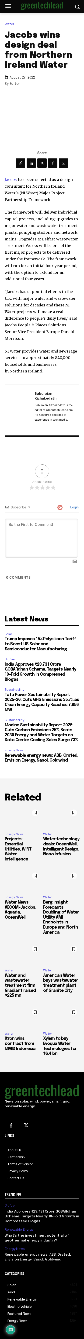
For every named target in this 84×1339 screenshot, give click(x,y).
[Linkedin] (31, 163)
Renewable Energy (19, 1230)
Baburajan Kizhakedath (45, 395)
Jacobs (11, 179)
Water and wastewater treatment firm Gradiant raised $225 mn (20, 986)
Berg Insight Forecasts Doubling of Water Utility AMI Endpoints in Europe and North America (61, 917)
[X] (42, 163)
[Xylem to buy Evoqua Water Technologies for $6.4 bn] (61, 1017)
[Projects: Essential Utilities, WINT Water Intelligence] (23, 818)
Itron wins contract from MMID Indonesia (20, 1044)
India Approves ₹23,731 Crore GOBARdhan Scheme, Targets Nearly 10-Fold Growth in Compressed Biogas (42, 1216)
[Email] (63, 163)
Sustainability (14, 690)
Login (74, 507)
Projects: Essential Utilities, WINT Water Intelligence (18, 849)
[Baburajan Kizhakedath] (21, 406)
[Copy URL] (20, 163)
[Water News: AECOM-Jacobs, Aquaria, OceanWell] (23, 881)
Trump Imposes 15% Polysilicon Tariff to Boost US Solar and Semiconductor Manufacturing (40, 644)
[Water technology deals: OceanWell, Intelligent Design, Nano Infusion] (61, 818)
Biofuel (10, 659)
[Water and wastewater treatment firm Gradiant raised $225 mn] (23, 954)
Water (9, 24)
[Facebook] (52, 163)
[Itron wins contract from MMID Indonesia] (23, 1017)
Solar (8, 634)
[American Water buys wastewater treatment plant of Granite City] (61, 954)
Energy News (14, 750)
